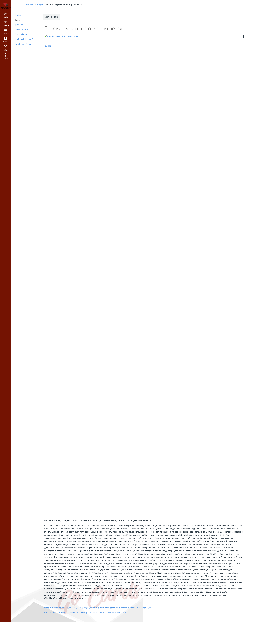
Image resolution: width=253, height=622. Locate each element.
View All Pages (51, 17)
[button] (5, 48)
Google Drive (21, 34)
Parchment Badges (23, 44)
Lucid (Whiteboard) (24, 39)
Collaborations (22, 29)
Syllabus (19, 25)
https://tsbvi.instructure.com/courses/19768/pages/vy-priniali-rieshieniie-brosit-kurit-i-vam (86, 612)
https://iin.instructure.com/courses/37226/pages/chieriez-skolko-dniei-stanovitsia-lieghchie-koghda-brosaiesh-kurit (97, 608)
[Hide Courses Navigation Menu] (16, 5)
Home (18, 15)
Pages (18, 20)
